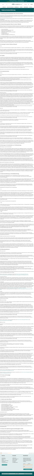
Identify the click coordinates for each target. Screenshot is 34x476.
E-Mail (24, 466)
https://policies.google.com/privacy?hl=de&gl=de (6, 320)
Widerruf (3, 459)
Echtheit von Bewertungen (5, 460)
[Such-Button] (6, 4)
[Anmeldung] (28, 4)
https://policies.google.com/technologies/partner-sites (7, 370)
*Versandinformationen (5, 462)
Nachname (29, 463)
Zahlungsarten (3, 461)
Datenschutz (28, 473)
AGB (31, 473)
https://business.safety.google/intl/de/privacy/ (23, 319)
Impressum (25, 473)
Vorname (24, 463)
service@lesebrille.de (15, 462)
